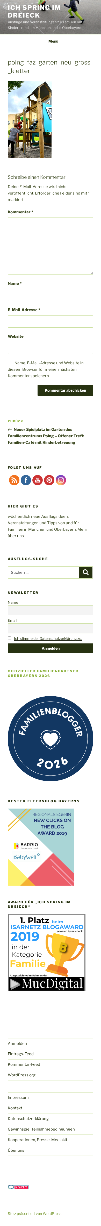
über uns (16, 536)
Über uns (16, 1150)
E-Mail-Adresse (24, 310)
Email (12, 620)
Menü (53, 41)
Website (16, 336)
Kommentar (20, 212)
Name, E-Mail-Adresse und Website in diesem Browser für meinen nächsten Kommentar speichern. (46, 369)
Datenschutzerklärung (28, 1118)
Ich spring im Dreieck (34, 11)
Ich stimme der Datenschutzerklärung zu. (48, 638)
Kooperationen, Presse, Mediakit (37, 1140)
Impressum (18, 1097)
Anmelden (17, 1043)
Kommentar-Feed (24, 1064)
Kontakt (15, 1108)
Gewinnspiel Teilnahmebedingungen (41, 1129)
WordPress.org (21, 1075)
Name (14, 283)
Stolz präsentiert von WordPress (34, 1213)
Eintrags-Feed (21, 1054)
